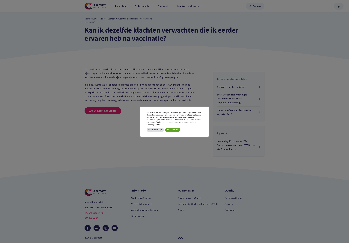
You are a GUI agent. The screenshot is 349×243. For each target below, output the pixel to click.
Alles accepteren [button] (173, 130)
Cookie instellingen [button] (155, 130)
